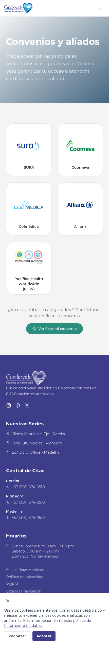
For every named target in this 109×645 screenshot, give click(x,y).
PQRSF (12, 584)
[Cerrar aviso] (8, 601)
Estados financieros (23, 591)
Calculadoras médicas (25, 570)
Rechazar (17, 636)
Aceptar (44, 636)
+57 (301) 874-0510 (28, 487)
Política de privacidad (24, 577)
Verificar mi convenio (57, 328)
